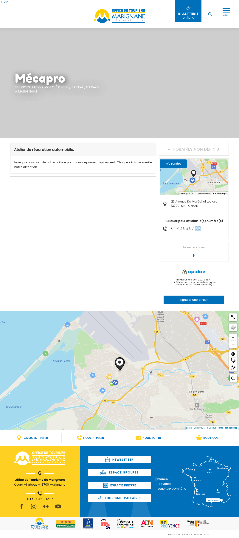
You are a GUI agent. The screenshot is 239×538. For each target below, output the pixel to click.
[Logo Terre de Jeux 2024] (105, 524)
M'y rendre (173, 163)
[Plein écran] (233, 317)
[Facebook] (21, 508)
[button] (209, 14)
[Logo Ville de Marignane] (39, 523)
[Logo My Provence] (170, 524)
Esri (196, 427)
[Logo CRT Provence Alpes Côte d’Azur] (198, 523)
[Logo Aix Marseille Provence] (125, 524)
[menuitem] (4, 2)
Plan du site (201, 534)
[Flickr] (46, 508)
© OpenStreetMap (215, 427)
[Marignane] (39, 459)
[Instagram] (34, 508)
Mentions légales (179, 534)
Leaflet (189, 427)
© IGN (202, 427)
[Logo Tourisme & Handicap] (88, 523)
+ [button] (233, 337)
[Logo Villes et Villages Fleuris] (65, 524)
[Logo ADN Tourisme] (147, 524)
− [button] (233, 344)
